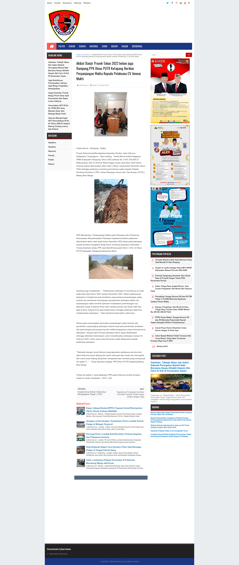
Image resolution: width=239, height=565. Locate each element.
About (49, 3)
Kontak (57, 3)
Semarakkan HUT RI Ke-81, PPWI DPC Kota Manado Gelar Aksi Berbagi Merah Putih (58, 109)
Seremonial (137, 46)
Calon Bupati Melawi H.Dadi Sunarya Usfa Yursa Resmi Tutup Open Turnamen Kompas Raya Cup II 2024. (171, 338)
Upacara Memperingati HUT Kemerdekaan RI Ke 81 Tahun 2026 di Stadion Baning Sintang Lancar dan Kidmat (59, 123)
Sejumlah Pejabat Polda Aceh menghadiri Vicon (169, 431)
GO (189, 55)
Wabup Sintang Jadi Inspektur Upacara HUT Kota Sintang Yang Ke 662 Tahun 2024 (170, 426)
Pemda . (51, 155)
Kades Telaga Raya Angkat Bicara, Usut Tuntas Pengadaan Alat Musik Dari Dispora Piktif (171, 288)
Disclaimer (67, 3)
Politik (61, 46)
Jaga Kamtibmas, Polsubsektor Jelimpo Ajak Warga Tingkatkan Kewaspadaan (58, 84)
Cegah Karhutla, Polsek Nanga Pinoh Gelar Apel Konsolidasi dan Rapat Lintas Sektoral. (58, 97)
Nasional (94, 46)
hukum (51, 164)
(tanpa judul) (162, 346)
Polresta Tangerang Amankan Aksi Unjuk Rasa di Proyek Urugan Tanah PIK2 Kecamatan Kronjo (170, 278)
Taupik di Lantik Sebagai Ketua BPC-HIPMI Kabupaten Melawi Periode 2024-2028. (173, 269)
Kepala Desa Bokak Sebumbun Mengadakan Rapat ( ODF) (92, 393)
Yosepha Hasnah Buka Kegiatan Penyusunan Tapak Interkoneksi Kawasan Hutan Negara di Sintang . (171, 435)
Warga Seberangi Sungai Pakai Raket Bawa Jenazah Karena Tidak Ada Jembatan (171, 413)
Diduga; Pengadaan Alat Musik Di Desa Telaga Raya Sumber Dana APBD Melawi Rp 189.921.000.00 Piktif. (170, 309)
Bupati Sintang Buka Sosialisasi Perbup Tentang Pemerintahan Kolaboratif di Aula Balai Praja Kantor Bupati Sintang (171, 420)
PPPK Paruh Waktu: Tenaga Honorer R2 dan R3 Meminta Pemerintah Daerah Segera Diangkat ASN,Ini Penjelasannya (170, 319)
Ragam (125, 46)
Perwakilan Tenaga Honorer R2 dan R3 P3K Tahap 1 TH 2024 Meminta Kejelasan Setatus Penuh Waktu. (171, 299)
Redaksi (86, 3)
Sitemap (77, 3)
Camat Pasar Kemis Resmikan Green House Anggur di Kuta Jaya (171, 329)
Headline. (52, 147)
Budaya (114, 46)
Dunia (104, 46)
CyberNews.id (119, 562)
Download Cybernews (58, 554)
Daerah (82, 46)
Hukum (72, 46)
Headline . (52, 143)
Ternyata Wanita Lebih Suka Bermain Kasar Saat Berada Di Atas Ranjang (173, 261)
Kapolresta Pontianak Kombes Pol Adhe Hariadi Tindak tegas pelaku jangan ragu (130, 394)
